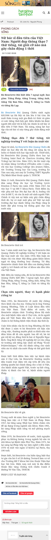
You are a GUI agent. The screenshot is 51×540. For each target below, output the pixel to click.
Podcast (10, 22)
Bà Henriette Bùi (11, 112)
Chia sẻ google (26, 493)
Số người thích (27, 523)
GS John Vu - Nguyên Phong (31, 22)
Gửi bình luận (10, 512)
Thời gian (14, 523)
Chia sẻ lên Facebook (18, 89)
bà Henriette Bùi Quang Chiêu (31, 147)
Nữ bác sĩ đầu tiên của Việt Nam (17, 486)
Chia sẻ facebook (9, 493)
